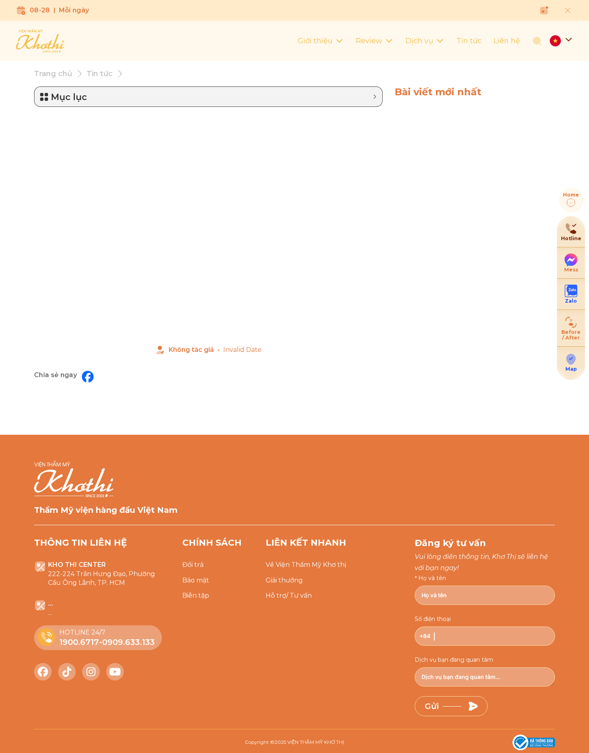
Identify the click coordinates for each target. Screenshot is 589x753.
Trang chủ (53, 73)
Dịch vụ (419, 40)
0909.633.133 (128, 642)
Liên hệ (507, 40)
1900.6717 (79, 642)
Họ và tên (432, 578)
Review (369, 40)
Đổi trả (193, 564)
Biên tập (195, 595)
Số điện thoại (433, 618)
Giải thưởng (284, 580)
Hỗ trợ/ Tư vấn (289, 595)
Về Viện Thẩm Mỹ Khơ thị (306, 564)
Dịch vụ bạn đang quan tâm (454, 659)
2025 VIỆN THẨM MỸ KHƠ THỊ (309, 742)
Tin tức (469, 40)
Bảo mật (195, 580)
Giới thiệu (315, 40)
